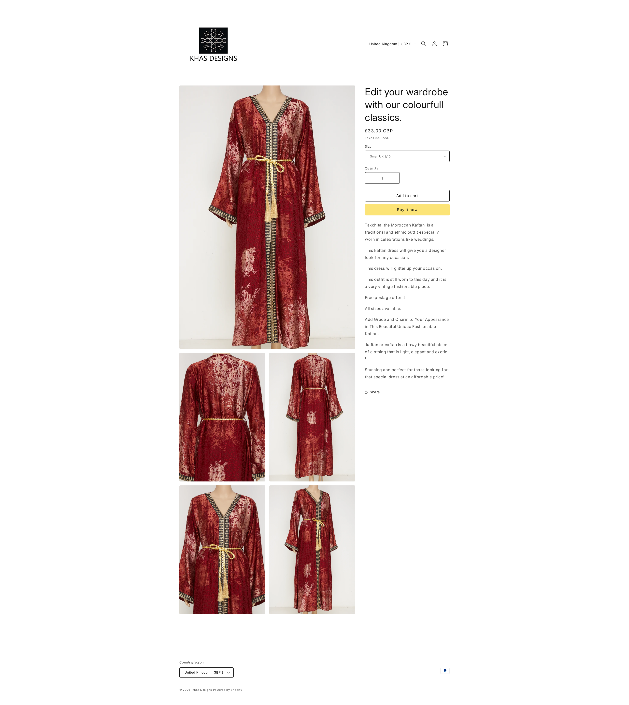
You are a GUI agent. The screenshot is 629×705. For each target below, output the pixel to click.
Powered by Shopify (227, 689)
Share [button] (375, 392)
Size (368, 146)
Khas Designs (202, 689)
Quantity (371, 168)
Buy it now (407, 209)
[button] (423, 43)
